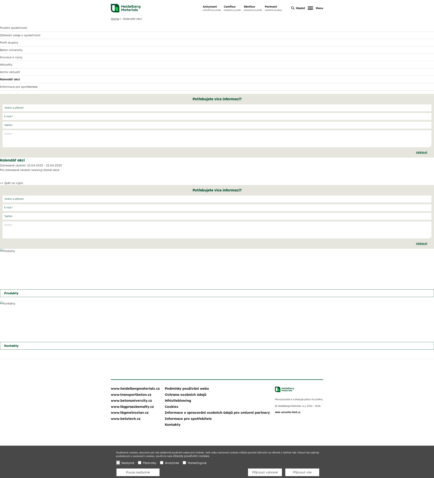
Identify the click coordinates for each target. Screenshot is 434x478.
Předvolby (149, 463)
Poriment (273, 8)
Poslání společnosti (13, 27)
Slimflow (253, 8)
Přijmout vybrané (265, 472)
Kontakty (11, 346)
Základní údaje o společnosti (20, 35)
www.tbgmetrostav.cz (130, 412)
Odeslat (421, 152)
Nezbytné (127, 463)
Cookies (171, 406)
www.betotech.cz (125, 418)
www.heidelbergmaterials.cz (135, 388)
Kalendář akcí (10, 79)
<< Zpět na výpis (11, 183)
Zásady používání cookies (191, 456)
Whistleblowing (178, 400)
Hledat (300, 8)
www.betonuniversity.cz (131, 400)
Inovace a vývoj (11, 57)
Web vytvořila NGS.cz (287, 412)
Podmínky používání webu (187, 388)
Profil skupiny (9, 42)
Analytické (172, 463)
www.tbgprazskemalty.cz (132, 406)
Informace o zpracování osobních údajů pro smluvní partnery (217, 412)
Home (115, 19)
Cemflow (232, 8)
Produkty (11, 293)
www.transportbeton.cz (131, 394)
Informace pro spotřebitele (19, 86)
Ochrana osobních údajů (185, 394)
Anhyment (212, 8)
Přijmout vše (302, 472)
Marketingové (197, 463)
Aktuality (6, 64)
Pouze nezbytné (138, 472)
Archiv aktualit (10, 72)
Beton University (11, 50)
